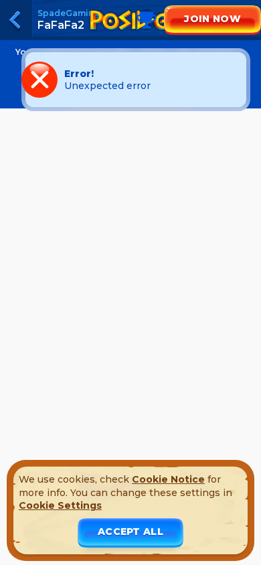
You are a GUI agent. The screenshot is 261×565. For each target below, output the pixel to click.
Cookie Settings (60, 505)
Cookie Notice (168, 479)
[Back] (16, 20)
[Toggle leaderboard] (130, 33)
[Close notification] (234, 79)
